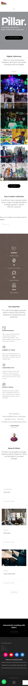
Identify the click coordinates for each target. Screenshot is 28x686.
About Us (3, 648)
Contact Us (4, 649)
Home (2, 646)
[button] (4, 681)
